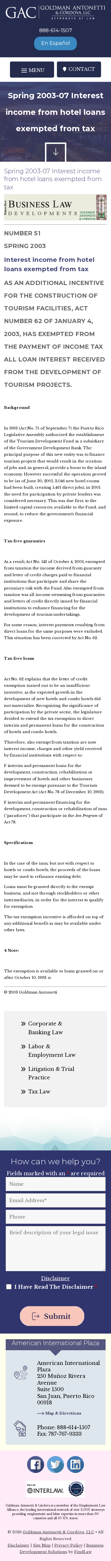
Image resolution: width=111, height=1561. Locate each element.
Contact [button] (82, 69)
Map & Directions (63, 1413)
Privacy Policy (68, 1545)
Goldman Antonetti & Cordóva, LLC (58, 1532)
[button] (32, 70)
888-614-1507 (55, 30)
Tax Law (39, 1092)
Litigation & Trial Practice (51, 1073)
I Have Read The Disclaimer (55, 1287)
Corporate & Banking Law (45, 1028)
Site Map (42, 1545)
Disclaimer (55, 1278)
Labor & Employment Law (52, 1050)
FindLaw (83, 1551)
